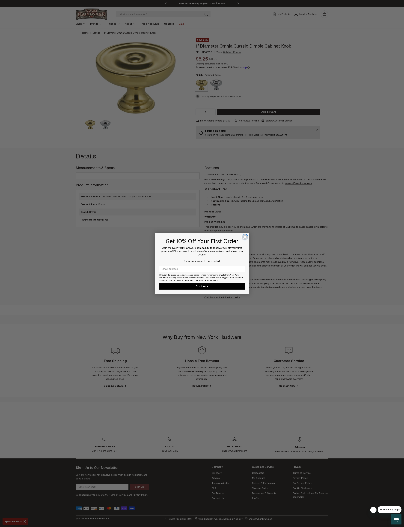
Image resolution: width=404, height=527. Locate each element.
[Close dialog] (245, 237)
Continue (202, 286)
